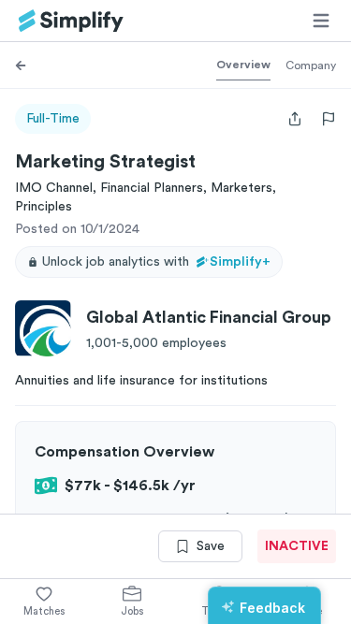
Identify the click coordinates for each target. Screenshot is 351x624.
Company (310, 65)
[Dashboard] (71, 21)
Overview (243, 64)
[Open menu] (321, 21)
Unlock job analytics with (156, 261)
